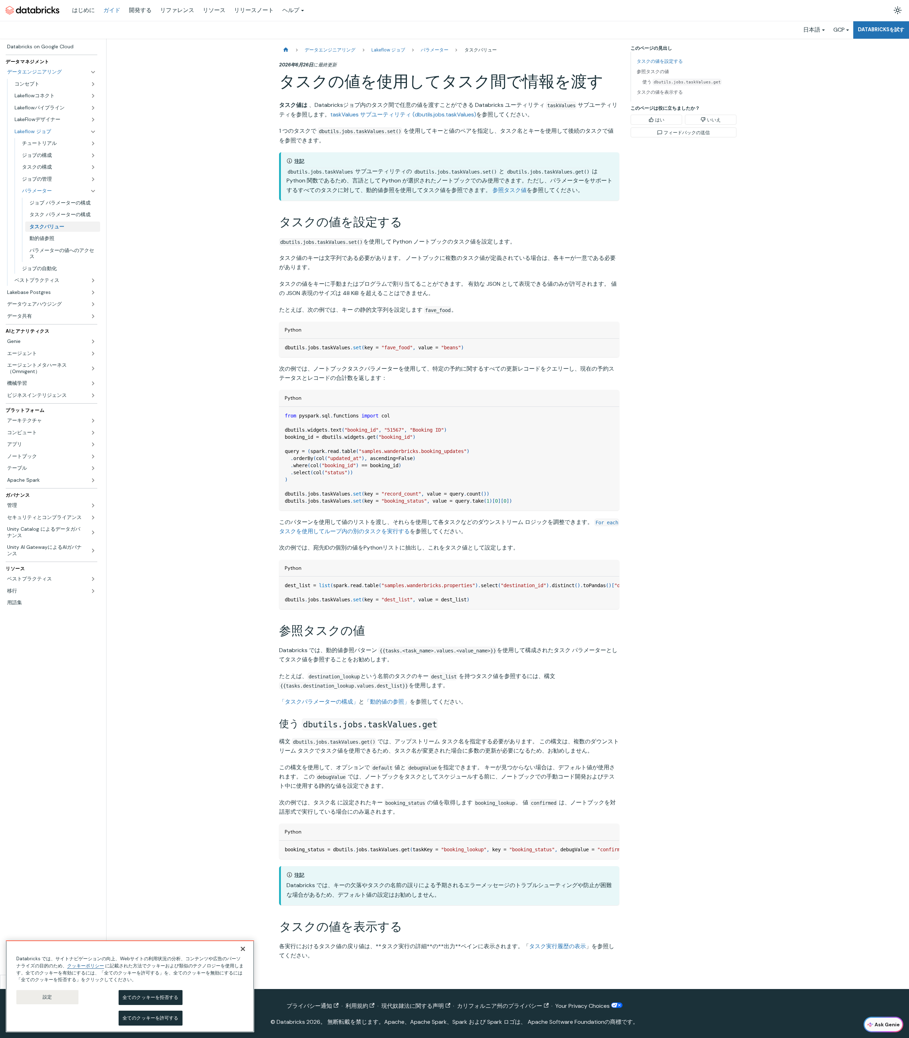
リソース (214, 10)
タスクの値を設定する (660, 61)
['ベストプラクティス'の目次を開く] (93, 280)
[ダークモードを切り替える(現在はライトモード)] (897, 10)
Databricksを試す (881, 29)
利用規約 (356, 1006)
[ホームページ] (286, 49)
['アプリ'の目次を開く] (93, 444)
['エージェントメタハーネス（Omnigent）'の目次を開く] (93, 368)
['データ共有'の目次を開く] (93, 316)
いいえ (714, 120)
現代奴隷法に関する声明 (412, 1006)
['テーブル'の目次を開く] (93, 468)
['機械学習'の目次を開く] (93, 383)
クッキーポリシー (85, 965)
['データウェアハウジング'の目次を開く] (93, 304)
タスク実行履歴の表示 (557, 946)
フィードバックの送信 (687, 133)
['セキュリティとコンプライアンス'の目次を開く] (93, 517)
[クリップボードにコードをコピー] (610, 347)
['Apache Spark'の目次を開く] (93, 480)
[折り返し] (598, 585)
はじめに (83, 10)
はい (659, 120)
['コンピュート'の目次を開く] (93, 432)
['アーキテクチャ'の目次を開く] (93, 420)
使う (681, 82)
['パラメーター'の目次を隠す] (93, 191)
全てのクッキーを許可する (151, 1018)
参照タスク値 (509, 190)
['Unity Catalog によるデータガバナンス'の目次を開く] (93, 532)
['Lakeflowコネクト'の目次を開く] (93, 96)
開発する (140, 10)
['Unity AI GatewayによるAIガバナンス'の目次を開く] (93, 550)
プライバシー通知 (309, 1006)
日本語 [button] (811, 29)
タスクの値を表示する (660, 92)
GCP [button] (839, 29)
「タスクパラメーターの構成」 (319, 701)
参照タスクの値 (653, 72)
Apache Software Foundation (566, 1022)
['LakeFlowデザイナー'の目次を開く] (93, 119)
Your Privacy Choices (583, 1006)
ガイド (111, 10)
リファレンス (177, 10)
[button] (59, 143)
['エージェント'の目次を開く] (93, 353)
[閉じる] (243, 949)
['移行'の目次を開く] (93, 591)
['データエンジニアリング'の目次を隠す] (93, 72)
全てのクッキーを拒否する (151, 997)
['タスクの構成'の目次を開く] (93, 167)
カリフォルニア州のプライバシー (499, 1006)
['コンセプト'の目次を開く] (93, 84)
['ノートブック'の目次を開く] (93, 456)
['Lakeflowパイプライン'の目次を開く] (93, 108)
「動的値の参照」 (387, 701)
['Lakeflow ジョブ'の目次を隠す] (93, 131)
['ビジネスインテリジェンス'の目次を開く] (93, 395)
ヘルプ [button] (290, 10)
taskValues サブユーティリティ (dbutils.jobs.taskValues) (403, 114)
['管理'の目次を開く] (93, 505)
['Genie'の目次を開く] (93, 341)
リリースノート (254, 10)
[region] (130, 986)
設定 (47, 997)
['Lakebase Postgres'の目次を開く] (93, 292)
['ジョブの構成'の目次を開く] (93, 155)
